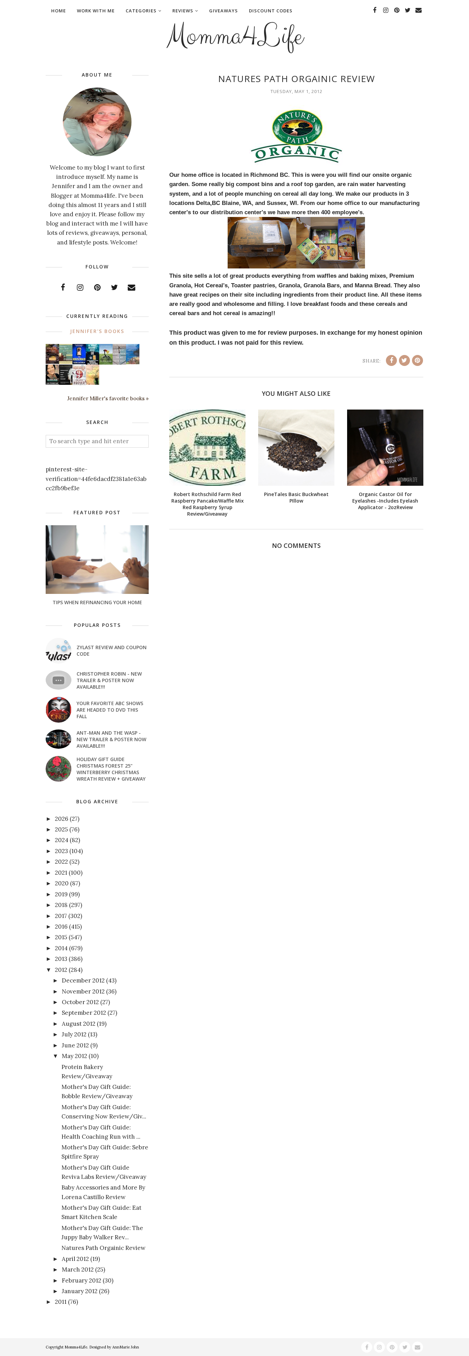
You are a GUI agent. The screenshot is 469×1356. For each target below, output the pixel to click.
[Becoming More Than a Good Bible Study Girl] (52, 382)
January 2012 (80, 1291)
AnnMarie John (125, 1347)
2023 (61, 851)
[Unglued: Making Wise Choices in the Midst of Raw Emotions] (106, 363)
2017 (61, 916)
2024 (61, 840)
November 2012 (83, 991)
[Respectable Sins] (52, 362)
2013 (61, 959)
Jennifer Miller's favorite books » (108, 398)
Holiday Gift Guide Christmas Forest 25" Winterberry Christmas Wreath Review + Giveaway (111, 769)
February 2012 (81, 1280)
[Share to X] (404, 360)
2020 (62, 883)
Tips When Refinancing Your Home (97, 602)
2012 (61, 970)
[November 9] (79, 383)
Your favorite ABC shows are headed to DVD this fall (110, 710)
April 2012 (75, 1259)
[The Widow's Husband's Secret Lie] (92, 363)
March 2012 (78, 1269)
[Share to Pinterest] (417, 360)
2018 (61, 905)
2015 (61, 937)
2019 (61, 894)
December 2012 (83, 980)
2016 (61, 926)
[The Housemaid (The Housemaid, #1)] (79, 362)
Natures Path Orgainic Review (103, 1248)
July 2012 (74, 1034)
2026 (61, 819)
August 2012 (78, 1023)
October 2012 (80, 1002)
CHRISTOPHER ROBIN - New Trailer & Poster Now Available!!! (109, 680)
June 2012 (75, 1045)
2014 (61, 948)
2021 (61, 872)
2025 (61, 829)
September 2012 (84, 1012)
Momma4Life (234, 36)
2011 (61, 1302)
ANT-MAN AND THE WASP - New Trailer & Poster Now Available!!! (111, 739)
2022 (61, 861)
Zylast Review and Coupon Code (112, 650)
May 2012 (74, 1056)
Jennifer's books (97, 331)
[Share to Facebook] (391, 360)
